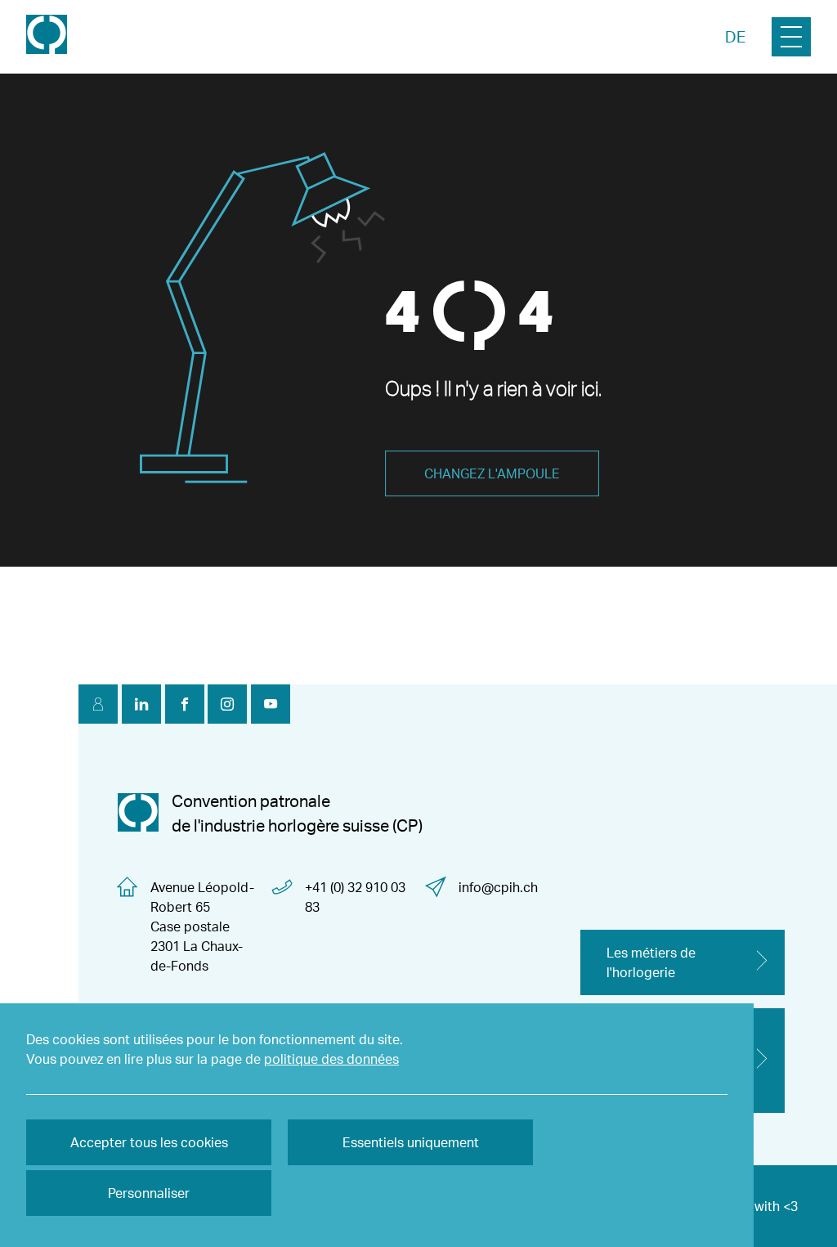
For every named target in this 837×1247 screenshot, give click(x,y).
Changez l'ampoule (492, 473)
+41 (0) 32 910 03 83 (355, 897)
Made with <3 (757, 1206)
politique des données (331, 1059)
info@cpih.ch (498, 887)
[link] (46, 36)
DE (735, 37)
